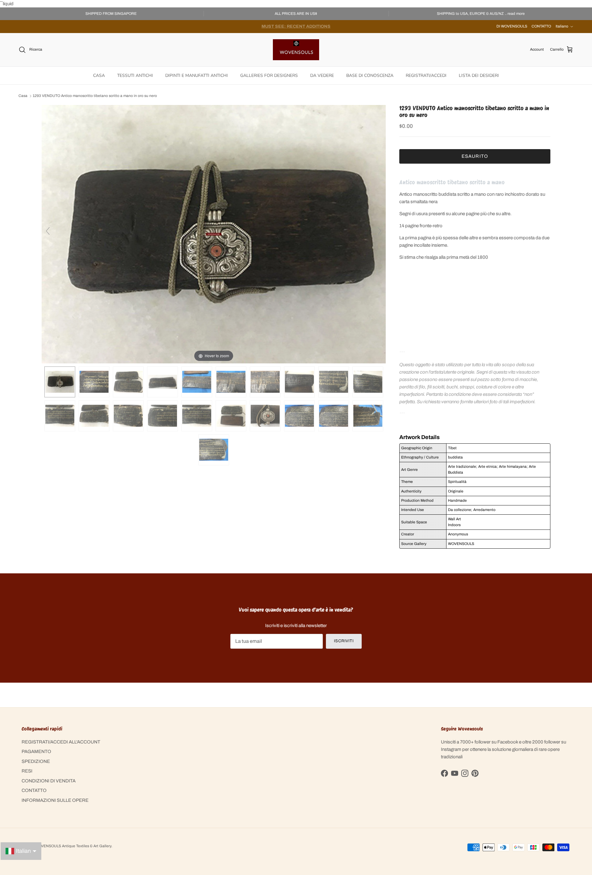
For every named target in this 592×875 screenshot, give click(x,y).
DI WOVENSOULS (511, 26)
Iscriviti (344, 641)
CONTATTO (541, 26)
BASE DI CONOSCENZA (369, 75)
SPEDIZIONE (36, 761)
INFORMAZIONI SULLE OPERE (55, 800)
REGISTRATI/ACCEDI (426, 75)
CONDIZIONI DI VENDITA (49, 780)
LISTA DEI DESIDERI (479, 75)
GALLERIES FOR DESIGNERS (269, 75)
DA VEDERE (322, 75)
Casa (22, 96)
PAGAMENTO (36, 751)
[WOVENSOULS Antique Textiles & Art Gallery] (296, 49)
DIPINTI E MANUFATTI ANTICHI (196, 75)
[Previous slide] (48, 231)
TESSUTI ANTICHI (135, 75)
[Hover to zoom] (214, 233)
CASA (99, 75)
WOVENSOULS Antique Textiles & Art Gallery (73, 846)
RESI (27, 770)
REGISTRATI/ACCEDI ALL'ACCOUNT (61, 741)
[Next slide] (379, 231)
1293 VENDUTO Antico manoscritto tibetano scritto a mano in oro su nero (95, 96)
